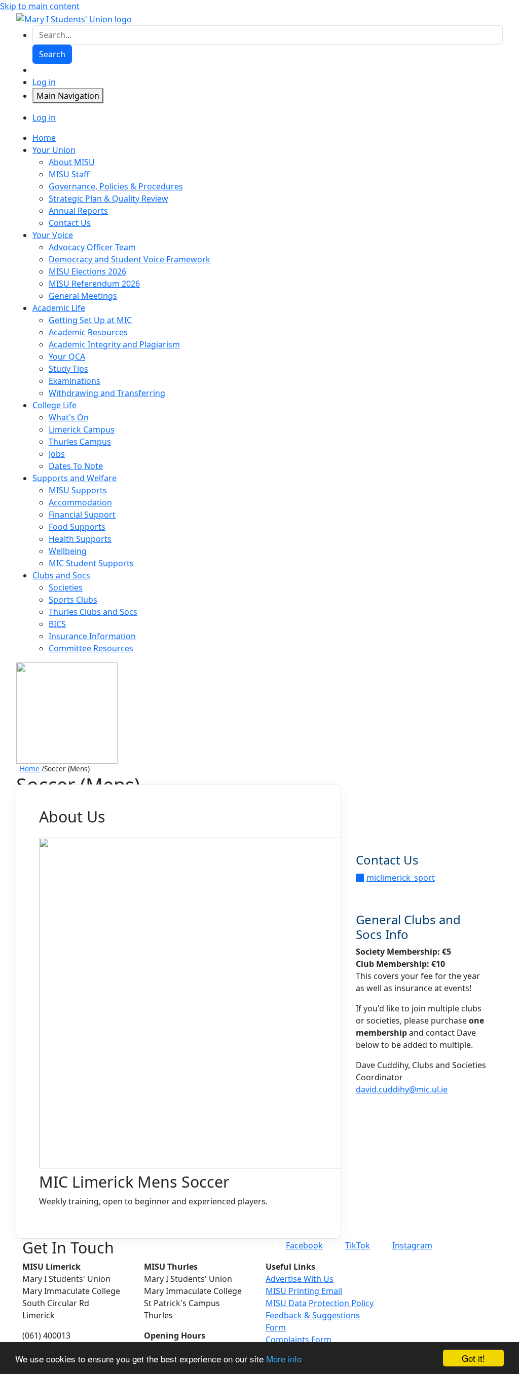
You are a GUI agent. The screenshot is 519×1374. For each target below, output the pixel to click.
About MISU (72, 162)
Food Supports (77, 526)
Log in (44, 82)
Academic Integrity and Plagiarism (114, 344)
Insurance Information (92, 636)
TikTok (357, 1245)
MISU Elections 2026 (87, 271)
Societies (66, 587)
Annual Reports (78, 210)
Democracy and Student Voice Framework (129, 259)
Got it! (473, 1358)
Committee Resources (91, 648)
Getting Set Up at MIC (90, 320)
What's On (69, 417)
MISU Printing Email (304, 1291)
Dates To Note (76, 466)
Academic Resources (88, 332)
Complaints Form (298, 1339)
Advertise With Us (299, 1278)
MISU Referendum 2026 (94, 283)
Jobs (57, 453)
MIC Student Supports (91, 563)
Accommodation (80, 502)
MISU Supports (78, 490)
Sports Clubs (73, 599)
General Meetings (83, 295)
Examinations (74, 380)
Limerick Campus (82, 429)
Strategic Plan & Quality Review (108, 198)
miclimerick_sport (400, 877)
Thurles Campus (80, 441)
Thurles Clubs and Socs (93, 611)
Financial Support (82, 514)
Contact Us (70, 222)
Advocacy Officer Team (92, 247)
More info (284, 1358)
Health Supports (80, 538)
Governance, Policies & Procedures (116, 186)
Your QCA (67, 356)
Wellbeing (68, 551)
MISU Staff (69, 174)
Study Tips (68, 368)
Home (30, 768)
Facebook (304, 1245)
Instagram (412, 1245)
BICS (57, 624)
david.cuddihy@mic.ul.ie (402, 1089)
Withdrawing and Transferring (107, 393)
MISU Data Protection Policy (320, 1303)
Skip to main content (40, 6)
